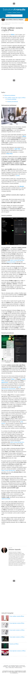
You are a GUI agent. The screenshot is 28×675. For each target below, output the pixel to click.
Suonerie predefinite (11, 99)
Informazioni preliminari (9, 95)
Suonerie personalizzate (12, 101)
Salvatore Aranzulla (5, 31)
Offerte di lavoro (19, 666)
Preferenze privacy (18, 667)
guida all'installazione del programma (11, 387)
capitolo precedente (5, 498)
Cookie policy (11, 667)
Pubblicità (13, 666)
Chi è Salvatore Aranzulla (14, 665)
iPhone (13, 34)
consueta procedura (11, 261)
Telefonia (14, 12)
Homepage (6, 665)
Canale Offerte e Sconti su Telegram (14, 19)
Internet (18, 12)
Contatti (9, 666)
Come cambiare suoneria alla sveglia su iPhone (14, 97)
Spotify (17, 175)
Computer (10, 12)
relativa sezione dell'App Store (17, 260)
